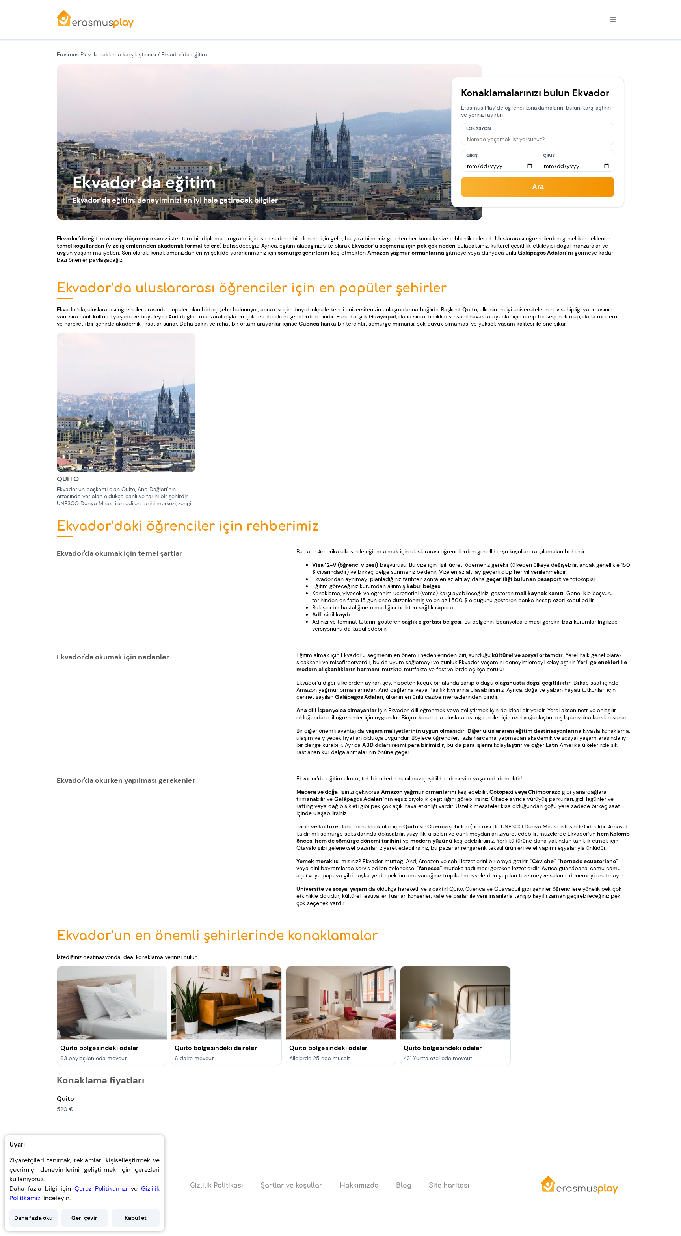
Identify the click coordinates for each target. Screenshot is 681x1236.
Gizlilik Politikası (216, 1185)
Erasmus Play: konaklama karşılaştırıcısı (106, 54)
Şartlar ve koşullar (291, 1185)
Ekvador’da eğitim (184, 54)
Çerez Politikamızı (100, 1188)
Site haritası (449, 1185)
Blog (403, 1185)
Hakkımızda (359, 1185)
